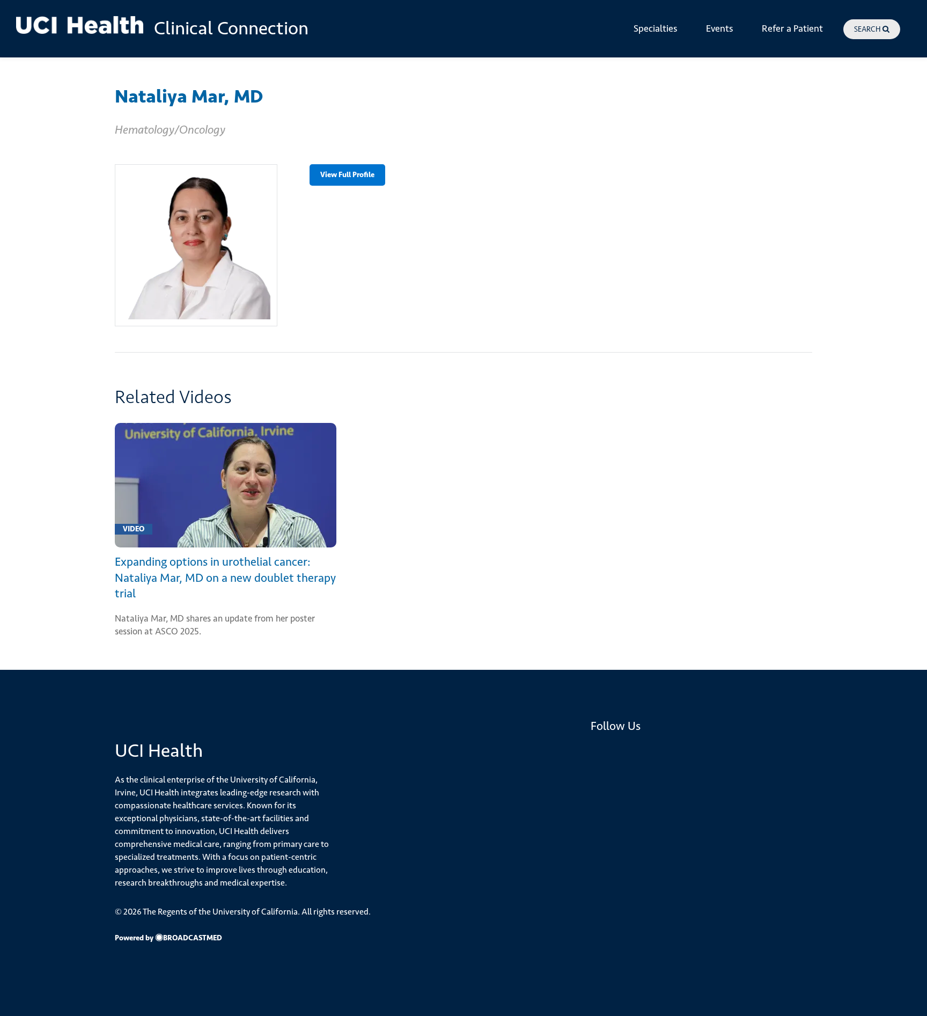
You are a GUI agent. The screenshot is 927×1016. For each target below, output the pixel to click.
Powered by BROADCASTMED (168, 937)
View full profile (347, 174)
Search (868, 29)
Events (719, 28)
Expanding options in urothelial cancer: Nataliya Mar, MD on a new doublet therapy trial (225, 577)
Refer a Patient (792, 28)
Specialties (656, 28)
